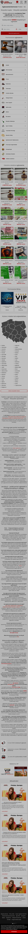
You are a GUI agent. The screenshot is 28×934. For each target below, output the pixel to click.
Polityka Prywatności (9, 929)
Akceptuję (14, 931)
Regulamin (15, 929)
